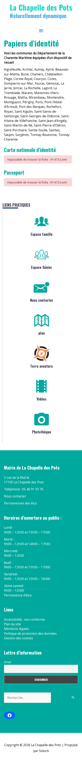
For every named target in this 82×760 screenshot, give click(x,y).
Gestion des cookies (18, 638)
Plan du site (12, 624)
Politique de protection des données (30, 633)
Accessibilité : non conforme (24, 619)
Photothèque (41, 431)
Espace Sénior (41, 267)
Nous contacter (41, 300)
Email (7, 662)
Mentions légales (16, 628)
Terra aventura (41, 366)
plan (41, 333)
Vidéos (41, 399)
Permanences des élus (20, 503)
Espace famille (42, 234)
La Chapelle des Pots (41, 7)
